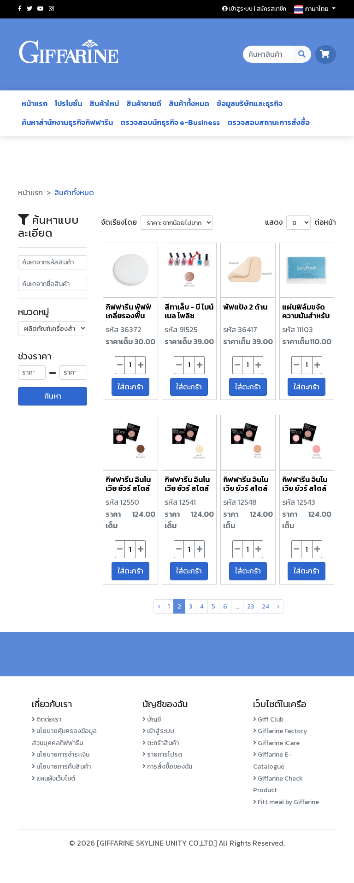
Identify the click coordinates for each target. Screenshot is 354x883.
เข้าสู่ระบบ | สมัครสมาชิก (257, 9)
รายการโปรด (164, 754)
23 (250, 606)
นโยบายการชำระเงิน (62, 754)
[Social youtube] (40, 9)
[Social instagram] (51, 9)
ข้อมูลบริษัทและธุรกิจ (250, 103)
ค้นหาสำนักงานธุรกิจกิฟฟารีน (67, 122)
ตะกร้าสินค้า (162, 743)
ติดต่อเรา (48, 719)
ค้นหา (52, 395)
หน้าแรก (34, 103)
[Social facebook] (20, 9)
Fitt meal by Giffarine (287, 802)
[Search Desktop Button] (302, 54)
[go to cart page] (325, 54)
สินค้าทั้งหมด (189, 103)
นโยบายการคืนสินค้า (63, 766)
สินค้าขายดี (143, 103)
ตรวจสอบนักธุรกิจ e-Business (170, 122)
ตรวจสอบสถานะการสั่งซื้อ (268, 122)
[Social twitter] (29, 9)
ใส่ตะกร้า (130, 386)
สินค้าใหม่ (104, 103)
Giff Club (269, 719)
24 (265, 606)
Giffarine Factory (281, 731)
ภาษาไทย (316, 9)
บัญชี (153, 719)
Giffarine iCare (278, 743)
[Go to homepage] (68, 54)
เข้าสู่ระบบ (160, 731)
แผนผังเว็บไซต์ (55, 778)
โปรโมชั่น (68, 103)
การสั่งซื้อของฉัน (169, 766)
